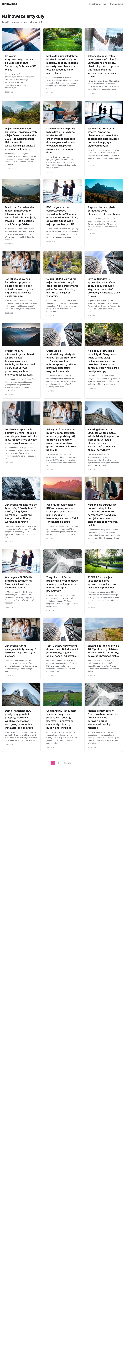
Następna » (68, 763)
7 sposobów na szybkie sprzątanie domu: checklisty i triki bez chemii (104, 211)
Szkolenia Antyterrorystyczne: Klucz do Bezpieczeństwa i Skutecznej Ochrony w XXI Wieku (20, 63)
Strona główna (116, 4)
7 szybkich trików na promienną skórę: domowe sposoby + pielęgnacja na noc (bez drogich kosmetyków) (62, 584)
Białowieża (9, 4)
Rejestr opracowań (98, 4)
